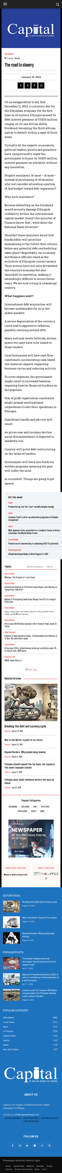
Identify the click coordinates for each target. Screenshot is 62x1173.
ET (46, 878)
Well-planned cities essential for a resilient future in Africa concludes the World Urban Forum (34, 531)
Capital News (10, 574)
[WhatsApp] (41, 85)
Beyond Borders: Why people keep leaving (25, 752)
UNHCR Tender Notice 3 (13, 660)
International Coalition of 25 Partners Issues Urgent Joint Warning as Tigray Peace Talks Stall (31, 588)
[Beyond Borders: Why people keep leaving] (11, 938)
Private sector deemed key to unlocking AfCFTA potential (33, 543)
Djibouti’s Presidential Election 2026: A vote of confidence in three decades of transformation (40, 977)
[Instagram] (20, 1145)
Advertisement (34, 566)
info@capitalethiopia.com (27, 1114)
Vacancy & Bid (10, 657)
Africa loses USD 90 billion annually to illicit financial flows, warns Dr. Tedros (31, 625)
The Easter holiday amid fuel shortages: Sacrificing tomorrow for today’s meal (39, 961)
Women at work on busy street (16, 875)
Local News (13, 539)
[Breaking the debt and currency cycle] (31, 702)
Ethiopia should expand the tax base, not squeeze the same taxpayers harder (30, 766)
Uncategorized (14, 550)
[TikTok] (42, 1145)
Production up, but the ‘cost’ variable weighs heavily (31, 506)
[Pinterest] (34, 85)
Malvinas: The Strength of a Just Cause (20, 577)
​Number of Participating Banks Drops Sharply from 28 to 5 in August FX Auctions (30, 600)
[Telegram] (35, 1145)
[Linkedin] (27, 1145)
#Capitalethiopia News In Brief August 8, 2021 (28, 554)
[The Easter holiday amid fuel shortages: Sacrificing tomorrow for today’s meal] (11, 963)
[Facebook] (21, 85)
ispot (10, 503)
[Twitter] (28, 85)
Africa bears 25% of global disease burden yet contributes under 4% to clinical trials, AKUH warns (30, 649)
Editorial (9, 54)
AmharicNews (10, 608)
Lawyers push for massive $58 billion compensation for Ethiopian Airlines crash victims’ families (39, 993)
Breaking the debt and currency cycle (25, 726)
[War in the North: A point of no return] (11, 922)
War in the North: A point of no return (24, 740)
